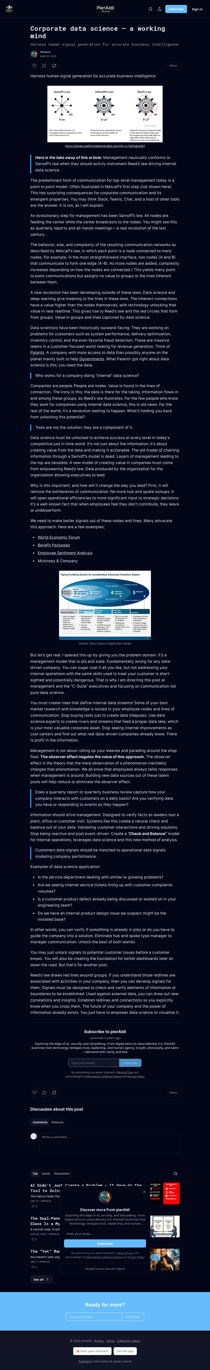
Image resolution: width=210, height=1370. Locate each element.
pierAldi (45, 52)
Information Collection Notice (104, 1257)
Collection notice (128, 1341)
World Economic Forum (59, 537)
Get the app (125, 1351)
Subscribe (176, 9)
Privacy (99, 1341)
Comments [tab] (40, 1122)
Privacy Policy (136, 1257)
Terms (110, 1341)
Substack (85, 1361)
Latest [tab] (46, 1173)
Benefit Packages (54, 545)
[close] (144, 1192)
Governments (91, 359)
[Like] (34, 66)
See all (39, 1279)
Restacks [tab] (57, 1122)
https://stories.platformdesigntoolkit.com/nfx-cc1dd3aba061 (105, 146)
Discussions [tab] (62, 1173)
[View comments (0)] (44, 66)
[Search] (150, 9)
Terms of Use (125, 1253)
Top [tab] (35, 1173)
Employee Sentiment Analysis (65, 553)
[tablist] (48, 1122)
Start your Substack (94, 1351)
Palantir (37, 352)
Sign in (197, 9)
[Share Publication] (159, 9)
